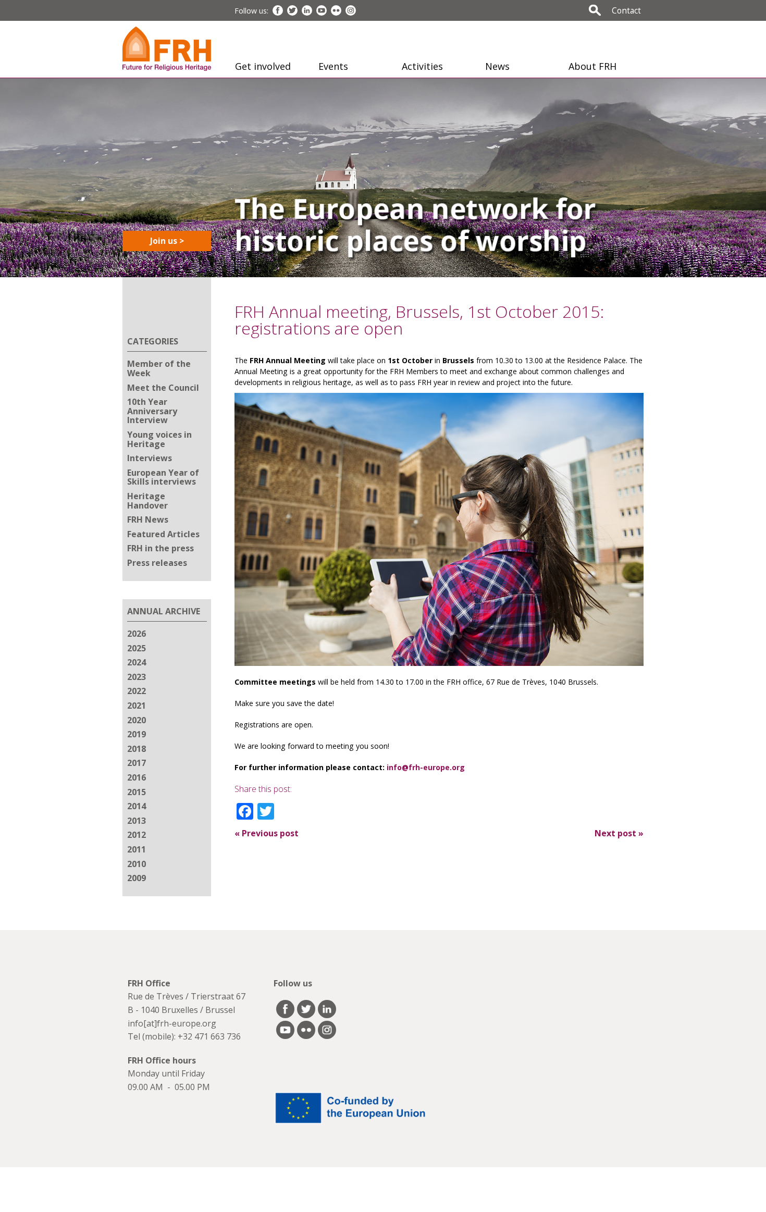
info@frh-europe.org (426, 767)
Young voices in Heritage (159, 439)
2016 (136, 777)
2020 (136, 720)
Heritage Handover (147, 500)
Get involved (263, 66)
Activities (422, 66)
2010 (136, 864)
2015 (136, 792)
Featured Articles (163, 534)
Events (333, 66)
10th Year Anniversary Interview (152, 411)
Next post (619, 833)
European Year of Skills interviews (163, 477)
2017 (136, 763)
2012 (136, 834)
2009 (136, 878)
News (497, 66)
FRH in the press (160, 548)
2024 (136, 662)
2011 (136, 849)
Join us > (167, 241)
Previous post (266, 833)
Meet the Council (163, 387)
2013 (136, 820)
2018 (136, 749)
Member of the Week (159, 368)
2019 (136, 734)
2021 (136, 705)
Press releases (157, 562)
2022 (136, 691)
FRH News (147, 519)
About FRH (592, 66)
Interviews (149, 458)
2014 (136, 806)
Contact (626, 10)
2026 (136, 633)
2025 (136, 648)
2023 (136, 677)
